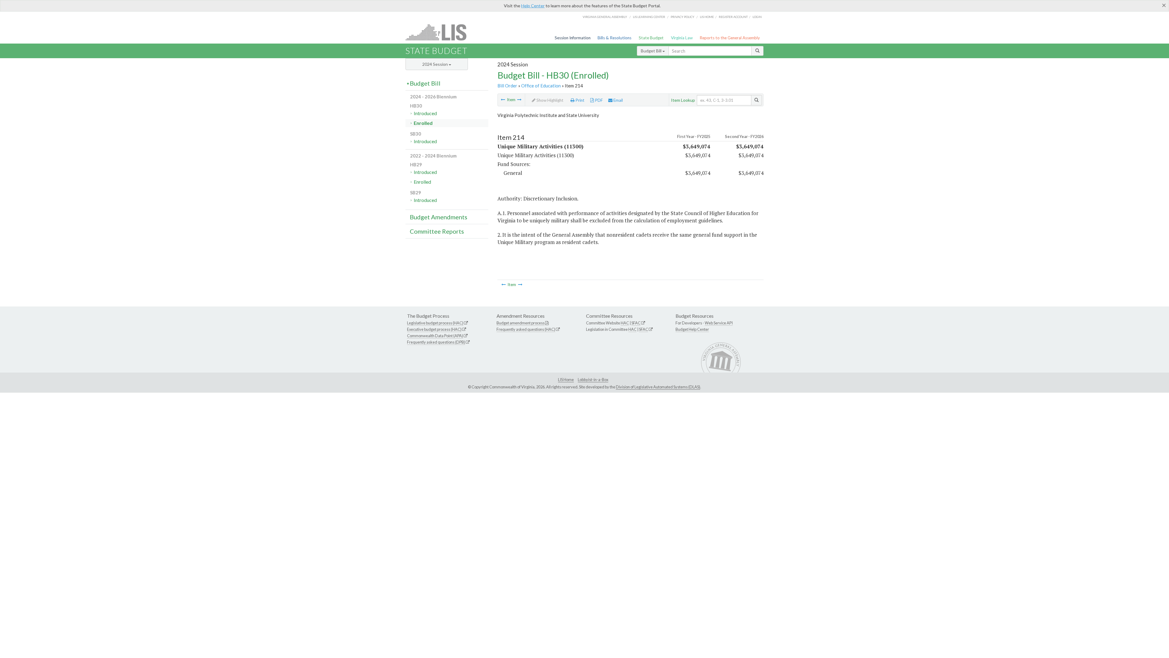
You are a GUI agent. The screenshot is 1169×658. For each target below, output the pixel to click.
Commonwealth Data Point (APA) (435, 335)
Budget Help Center (692, 329)
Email (618, 100)
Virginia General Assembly (605, 17)
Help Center (533, 5)
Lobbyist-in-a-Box (593, 379)
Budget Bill (651, 50)
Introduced (425, 113)
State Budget (651, 37)
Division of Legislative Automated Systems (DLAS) (658, 386)
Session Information (573, 37)
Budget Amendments (438, 217)
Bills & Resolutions (614, 37)
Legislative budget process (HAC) (435, 322)
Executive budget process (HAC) (434, 329)
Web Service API (719, 322)
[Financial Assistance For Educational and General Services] (503, 99)
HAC (625, 322)
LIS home (707, 17)
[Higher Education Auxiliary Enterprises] (519, 99)
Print (579, 100)
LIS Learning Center (649, 17)
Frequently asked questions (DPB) (436, 342)
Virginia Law (682, 37)
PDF (598, 100)
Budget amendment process (521, 322)
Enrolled (423, 123)
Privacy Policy (682, 17)
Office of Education (541, 85)
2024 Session (435, 64)
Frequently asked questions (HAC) (526, 329)
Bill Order (507, 85)
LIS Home (566, 379)
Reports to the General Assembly (730, 37)
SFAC (636, 322)
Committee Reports (437, 231)
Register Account (733, 17)
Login (757, 17)
